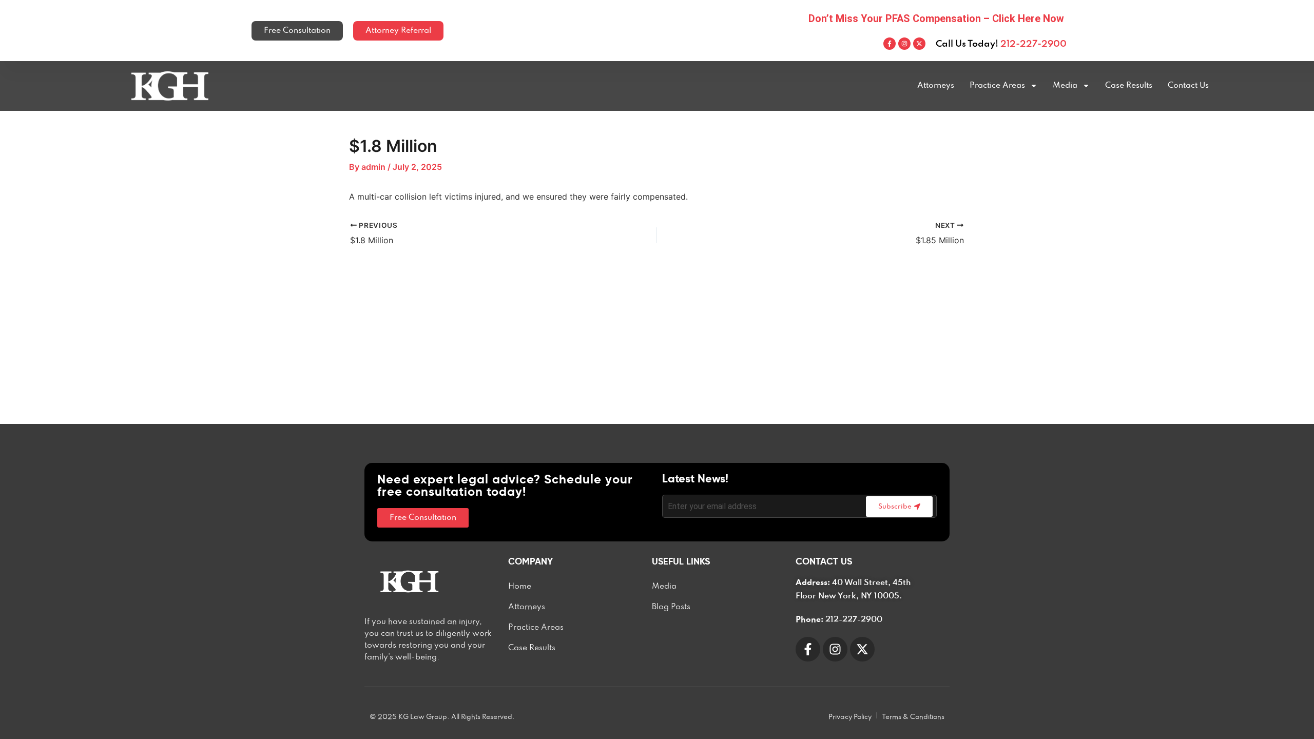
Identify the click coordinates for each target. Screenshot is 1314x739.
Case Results (1128, 85)
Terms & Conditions (913, 717)
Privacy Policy (850, 717)
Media (1065, 85)
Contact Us (1188, 85)
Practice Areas (997, 85)
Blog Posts (671, 607)
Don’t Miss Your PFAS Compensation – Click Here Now (936, 18)
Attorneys (935, 85)
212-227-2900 (1033, 44)
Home (519, 586)
